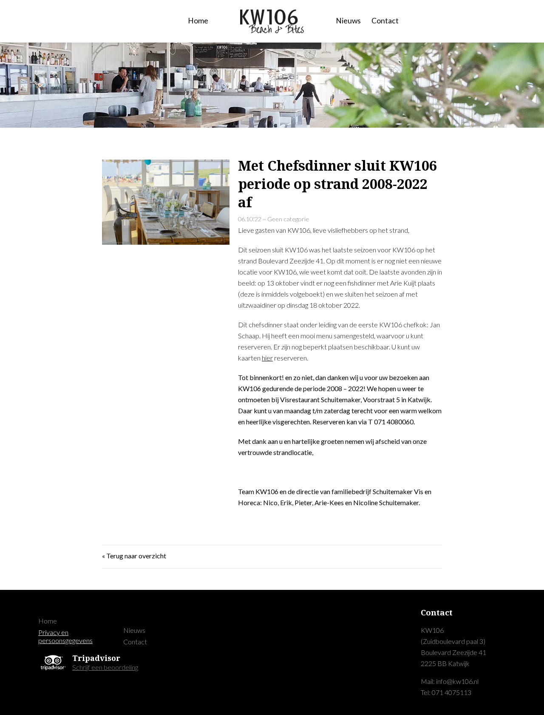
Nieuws (348, 20)
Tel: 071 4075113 (446, 692)
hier (267, 358)
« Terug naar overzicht (134, 556)
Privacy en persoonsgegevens (65, 636)
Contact (385, 20)
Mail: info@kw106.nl (450, 681)
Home (198, 20)
